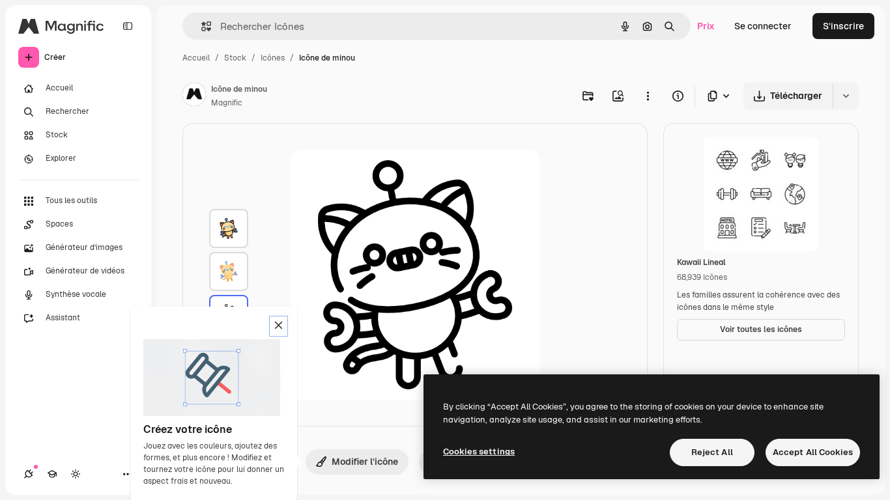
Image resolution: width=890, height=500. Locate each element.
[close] (278, 326)
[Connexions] (28, 474)
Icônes (273, 58)
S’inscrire (843, 26)
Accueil (196, 58)
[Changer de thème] (75, 474)
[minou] (228, 228)
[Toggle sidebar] (127, 26)
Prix (706, 26)
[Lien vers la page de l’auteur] (194, 96)
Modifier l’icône (365, 461)
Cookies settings (479, 451)
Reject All (712, 452)
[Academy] (52, 474)
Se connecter (763, 26)
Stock (235, 58)
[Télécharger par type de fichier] (719, 96)
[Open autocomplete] (201, 26)
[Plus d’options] (648, 96)
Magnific (226, 103)
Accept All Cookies (813, 452)
